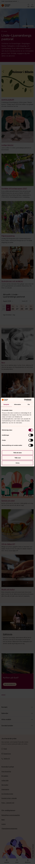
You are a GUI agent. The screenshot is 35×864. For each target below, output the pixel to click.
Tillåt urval (18, 457)
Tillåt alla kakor (17, 452)
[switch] (30, 435)
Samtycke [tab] (6, 404)
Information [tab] (17, 404)
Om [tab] (29, 404)
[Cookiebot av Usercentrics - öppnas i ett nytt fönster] (26, 400)
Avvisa (17, 463)
